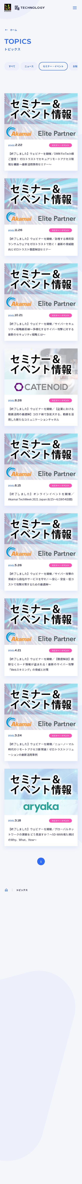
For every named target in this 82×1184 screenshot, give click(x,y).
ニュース (29, 66)
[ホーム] (6, 890)
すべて (12, 66)
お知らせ (77, 66)
